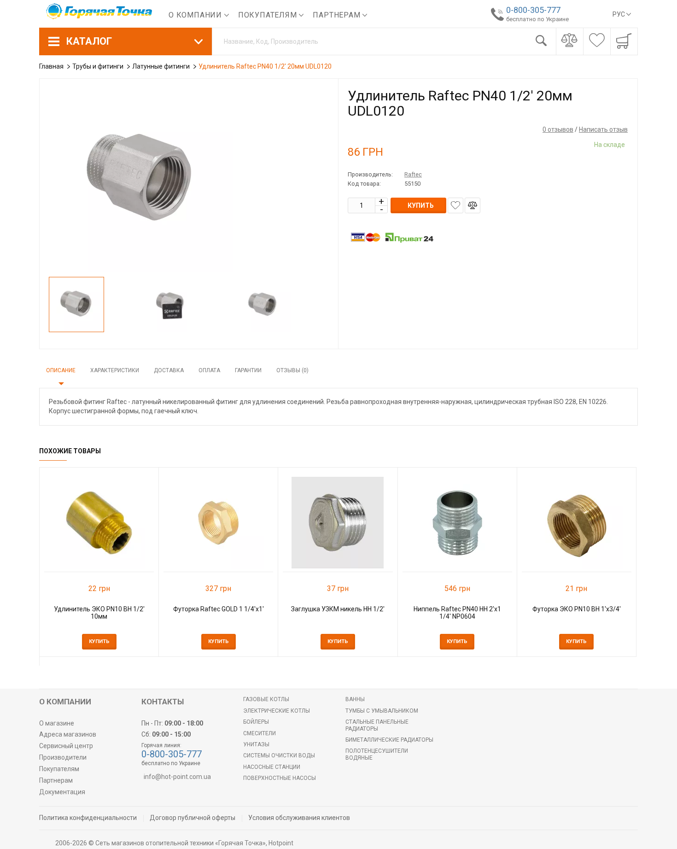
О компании (196, 15)
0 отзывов (558, 129)
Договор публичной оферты (192, 817)
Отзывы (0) (292, 370)
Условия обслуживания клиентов (299, 817)
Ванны (355, 699)
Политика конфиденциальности (88, 817)
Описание (61, 370)
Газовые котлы (266, 699)
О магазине (56, 723)
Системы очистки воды (279, 755)
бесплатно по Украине (537, 19)
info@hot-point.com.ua (177, 776)
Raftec (413, 174)
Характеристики (114, 370)
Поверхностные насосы (279, 778)
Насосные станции (271, 767)
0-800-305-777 (533, 10)
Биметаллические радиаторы (389, 740)
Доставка (169, 370)
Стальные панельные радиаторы (377, 725)
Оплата (209, 370)
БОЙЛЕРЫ (256, 722)
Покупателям (268, 15)
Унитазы (256, 744)
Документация (62, 792)
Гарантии (248, 370)
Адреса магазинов (67, 734)
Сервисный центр (66, 745)
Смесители (259, 733)
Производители (63, 757)
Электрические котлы (276, 711)
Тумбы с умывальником (381, 711)
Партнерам (337, 15)
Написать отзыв (603, 129)
